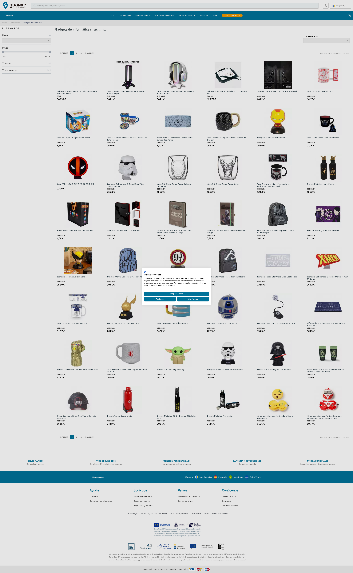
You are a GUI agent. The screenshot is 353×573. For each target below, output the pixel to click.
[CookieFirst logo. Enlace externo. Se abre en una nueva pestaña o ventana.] (145, 272)
